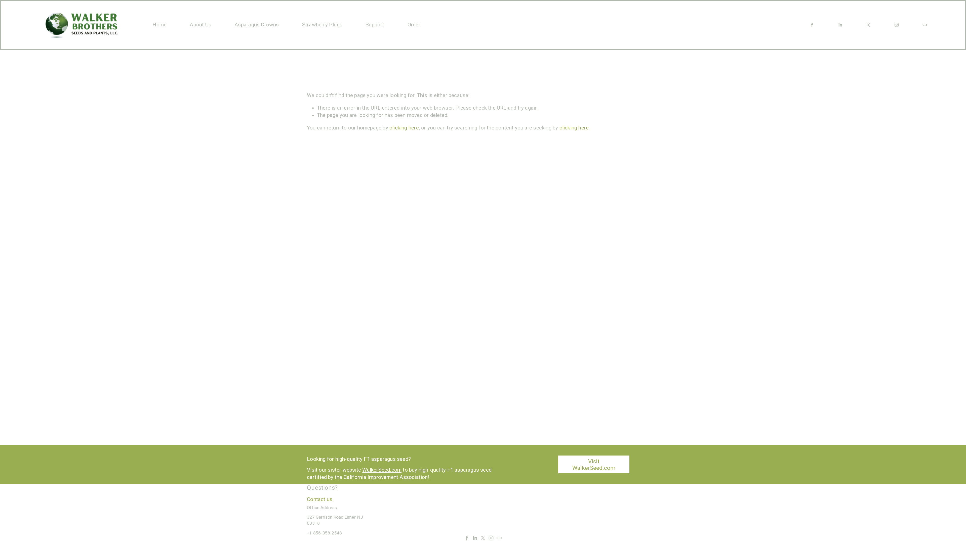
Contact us (319, 499)
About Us (200, 25)
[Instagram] (896, 24)
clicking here (404, 128)
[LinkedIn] (840, 24)
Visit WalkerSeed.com (594, 464)
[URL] (924, 24)
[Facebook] (812, 24)
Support (375, 25)
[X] (868, 24)
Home (159, 25)
